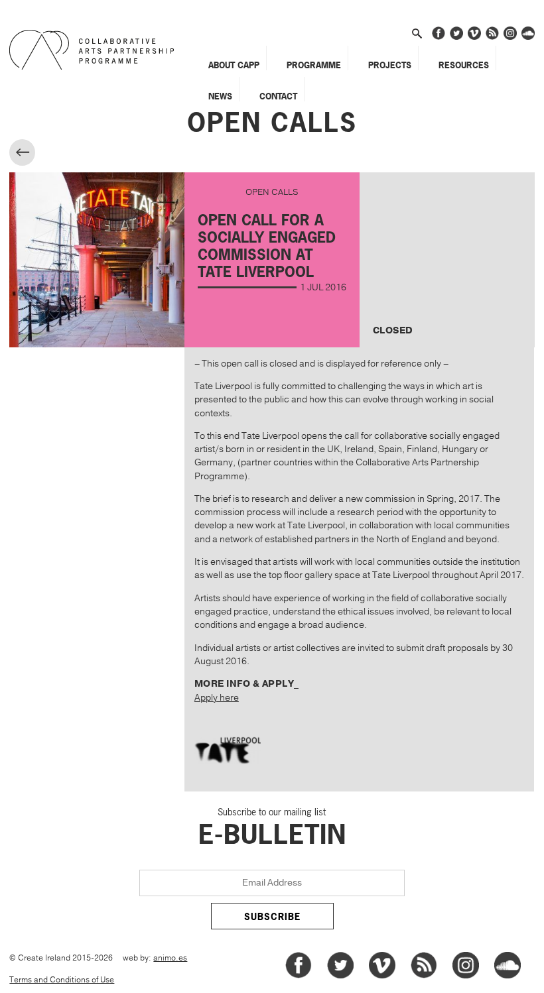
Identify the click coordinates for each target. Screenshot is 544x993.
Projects (389, 65)
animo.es (170, 958)
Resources (464, 65)
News (220, 96)
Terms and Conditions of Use (61, 980)
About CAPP (233, 65)
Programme (314, 65)
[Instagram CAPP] (510, 37)
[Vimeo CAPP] (474, 37)
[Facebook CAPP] (438, 37)
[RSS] (424, 976)
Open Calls (272, 122)
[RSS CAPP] (492, 37)
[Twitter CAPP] (456, 37)
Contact (278, 96)
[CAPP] (95, 50)
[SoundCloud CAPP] (528, 37)
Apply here (216, 697)
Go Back (33, 154)
